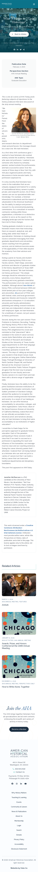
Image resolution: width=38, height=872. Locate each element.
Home (6, 43)
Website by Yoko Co (19, 868)
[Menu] (33, 4)
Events (19, 802)
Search (19, 830)
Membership (19, 821)
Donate (19, 835)
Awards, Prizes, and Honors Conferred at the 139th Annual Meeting (16, 645)
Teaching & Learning (19, 797)
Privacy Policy (19, 839)
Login (19, 825)
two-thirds (27, 285)
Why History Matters (19, 793)
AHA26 (5, 605)
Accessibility (19, 844)
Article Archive (13, 43)
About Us (19, 816)
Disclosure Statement (19, 849)
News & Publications (19, 811)
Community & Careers (19, 807)
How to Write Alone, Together (16, 687)
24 (16, 293)
